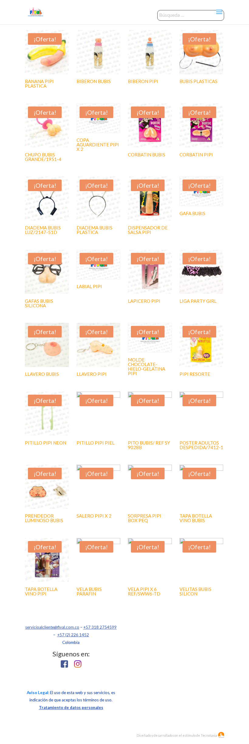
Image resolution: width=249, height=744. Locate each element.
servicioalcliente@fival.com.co (52, 627)
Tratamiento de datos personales (71, 707)
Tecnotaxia (209, 735)
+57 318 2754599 (100, 627)
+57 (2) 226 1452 (73, 634)
